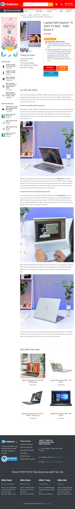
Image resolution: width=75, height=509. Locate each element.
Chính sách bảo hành (26, 444)
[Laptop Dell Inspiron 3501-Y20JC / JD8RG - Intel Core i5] (33, 399)
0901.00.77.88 (50, 462)
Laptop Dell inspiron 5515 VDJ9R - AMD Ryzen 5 (33, 381)
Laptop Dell (45, 15)
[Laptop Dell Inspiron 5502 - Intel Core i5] (61, 366)
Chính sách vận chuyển (27, 450)
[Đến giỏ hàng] (57, 4)
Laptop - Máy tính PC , (35, 15)
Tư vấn (51, 74)
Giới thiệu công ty (25, 456)
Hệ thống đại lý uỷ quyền (27, 459)
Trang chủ (23, 15)
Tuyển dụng (23, 453)
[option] (30, 34)
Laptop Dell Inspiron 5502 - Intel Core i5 (61, 381)
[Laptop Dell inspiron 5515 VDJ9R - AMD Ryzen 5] (33, 366)
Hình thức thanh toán (26, 447)
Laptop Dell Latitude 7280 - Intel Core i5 (61, 414)
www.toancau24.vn (47, 503)
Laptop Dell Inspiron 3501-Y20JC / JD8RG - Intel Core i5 (33, 414)
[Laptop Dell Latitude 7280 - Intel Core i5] (61, 399)
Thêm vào (62, 68)
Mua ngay (50, 68)
